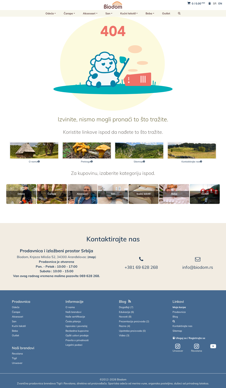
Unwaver (17, 363)
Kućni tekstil (128, 13)
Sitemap (177, 330)
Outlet (166, 13)
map (91, 257)
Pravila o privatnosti (77, 340)
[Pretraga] (174, 321)
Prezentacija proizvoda (132, 321)
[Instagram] (177, 346)
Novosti (123, 316)
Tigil (14, 358)
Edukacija (124, 312)
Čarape (68, 13)
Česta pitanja (73, 321)
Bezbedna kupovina (77, 330)
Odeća (49, 13)
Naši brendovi (23, 348)
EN (220, 3)
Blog (122, 301)
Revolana (17, 353)
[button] (179, 13)
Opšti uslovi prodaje (77, 335)
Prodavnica (21, 301)
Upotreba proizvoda (130, 330)
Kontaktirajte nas (113, 239)
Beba (149, 13)
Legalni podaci (74, 344)
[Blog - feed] (129, 301)
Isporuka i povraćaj (76, 326)
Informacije (74, 301)
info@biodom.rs (197, 267)
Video (122, 335)
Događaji (124, 307)
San (107, 13)
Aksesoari (89, 13)
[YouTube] (213, 346)
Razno (122, 326)
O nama (70, 307)
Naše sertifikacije (75, 316)
